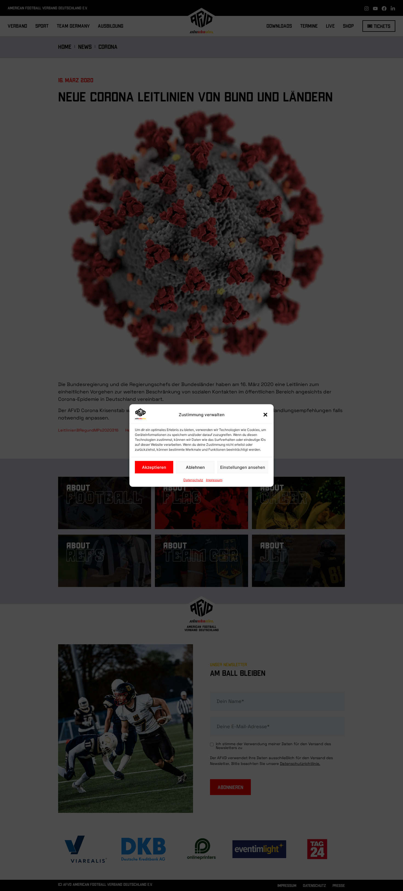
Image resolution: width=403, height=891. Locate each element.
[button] (265, 415)
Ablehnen (195, 467)
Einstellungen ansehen (242, 467)
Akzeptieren (154, 467)
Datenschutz (193, 480)
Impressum (214, 480)
